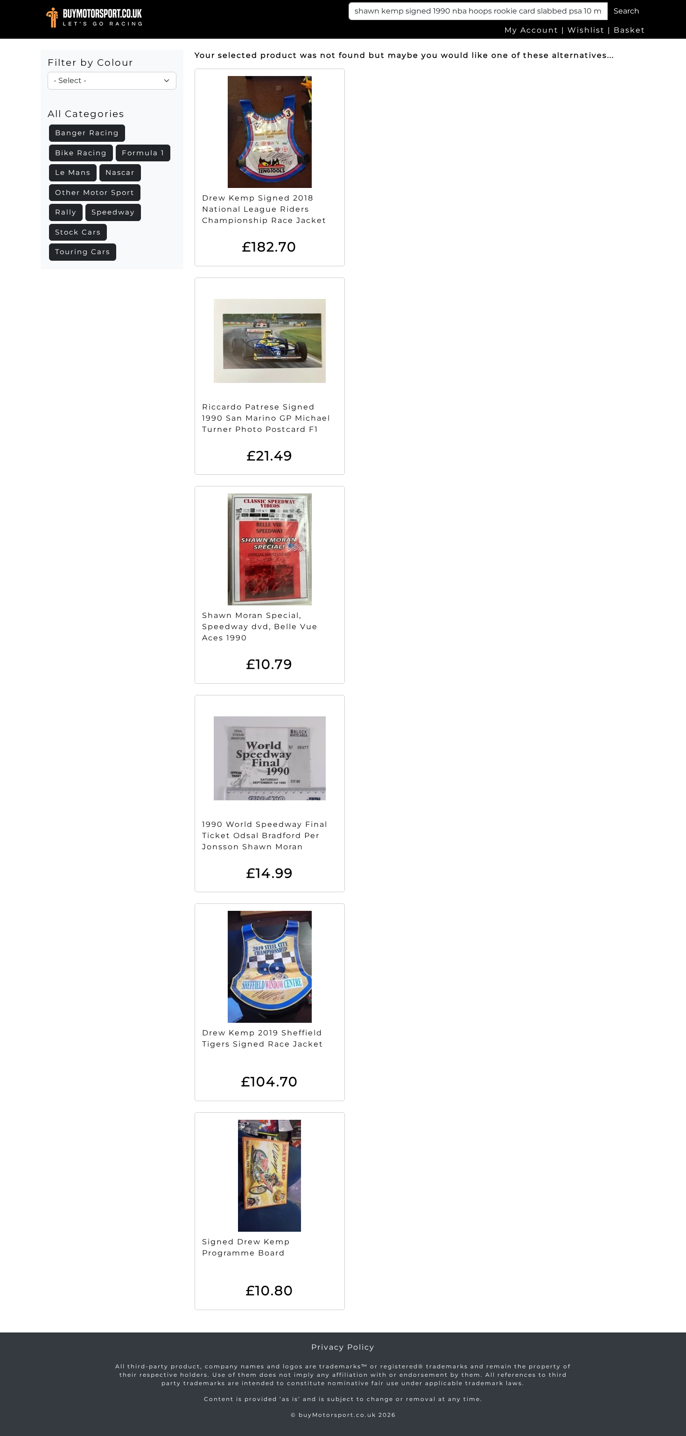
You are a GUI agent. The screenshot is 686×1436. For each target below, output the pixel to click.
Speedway (113, 212)
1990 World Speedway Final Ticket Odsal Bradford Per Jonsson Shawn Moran (265, 835)
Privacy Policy (343, 1347)
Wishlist (586, 30)
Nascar (120, 172)
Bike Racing (81, 152)
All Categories (86, 113)
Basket (629, 30)
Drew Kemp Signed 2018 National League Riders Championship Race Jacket (264, 209)
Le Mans (73, 172)
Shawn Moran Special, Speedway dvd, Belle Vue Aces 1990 (260, 626)
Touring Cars (82, 251)
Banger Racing (87, 132)
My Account (531, 30)
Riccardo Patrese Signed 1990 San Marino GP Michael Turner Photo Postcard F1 (266, 418)
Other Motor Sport (94, 192)
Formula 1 (143, 152)
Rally (66, 212)
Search (626, 11)
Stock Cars (78, 232)
